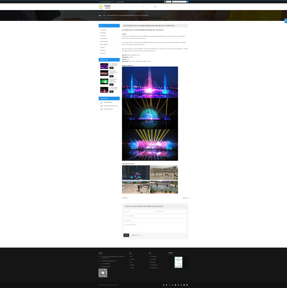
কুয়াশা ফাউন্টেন (102, 50)
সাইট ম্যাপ (132, 268)
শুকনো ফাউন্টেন (102, 35)
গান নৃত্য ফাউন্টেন (103, 30)
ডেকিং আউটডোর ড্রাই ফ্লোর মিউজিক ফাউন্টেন (113, 64)
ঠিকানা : (100, 256)
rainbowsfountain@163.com (107, 2)
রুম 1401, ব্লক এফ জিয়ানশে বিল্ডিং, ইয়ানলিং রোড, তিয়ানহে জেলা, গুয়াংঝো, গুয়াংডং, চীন (113, 257)
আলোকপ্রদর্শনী (102, 53)
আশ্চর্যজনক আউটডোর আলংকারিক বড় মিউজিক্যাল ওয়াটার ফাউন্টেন (113, 81)
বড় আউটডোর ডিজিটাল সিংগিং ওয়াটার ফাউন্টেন (113, 88)
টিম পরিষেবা (133, 259)
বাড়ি (100, 15)
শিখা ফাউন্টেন (102, 47)
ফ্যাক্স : (100, 266)
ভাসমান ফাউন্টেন (103, 32)
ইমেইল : (100, 261)
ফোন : (100, 263)
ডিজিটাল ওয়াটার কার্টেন (104, 44)
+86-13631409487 (120, 2)
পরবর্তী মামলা (185, 198)
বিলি (131, 256)
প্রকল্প (155, 6)
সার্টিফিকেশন (133, 265)
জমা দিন (126, 235)
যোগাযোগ (100, 253)
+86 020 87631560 (108, 109)
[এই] (178, 262)
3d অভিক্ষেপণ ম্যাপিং (104, 41)
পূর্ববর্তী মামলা (125, 198)
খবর (131, 262)
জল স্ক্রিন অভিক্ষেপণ (103, 38)
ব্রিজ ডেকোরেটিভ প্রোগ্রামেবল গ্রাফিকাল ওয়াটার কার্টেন (113, 72)
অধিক (111, 68)
